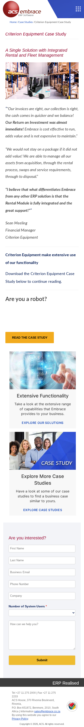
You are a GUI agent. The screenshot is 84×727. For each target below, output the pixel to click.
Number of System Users (27, 606)
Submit (42, 660)
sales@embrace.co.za (47, 711)
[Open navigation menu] (78, 9)
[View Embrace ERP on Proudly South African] (72, 706)
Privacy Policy (20, 718)
